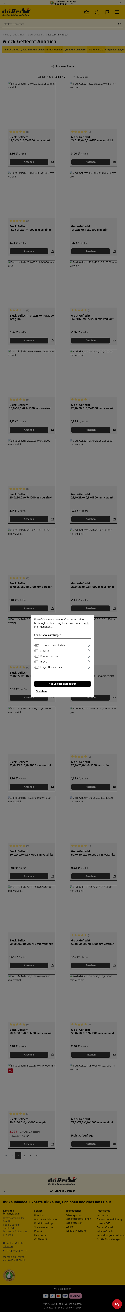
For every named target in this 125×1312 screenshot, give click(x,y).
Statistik (44, 651)
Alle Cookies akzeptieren (62, 684)
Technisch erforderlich (52, 645)
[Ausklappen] (89, 645)
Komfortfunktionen (51, 656)
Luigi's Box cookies (51, 667)
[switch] (36, 651)
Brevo (43, 662)
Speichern (41, 691)
